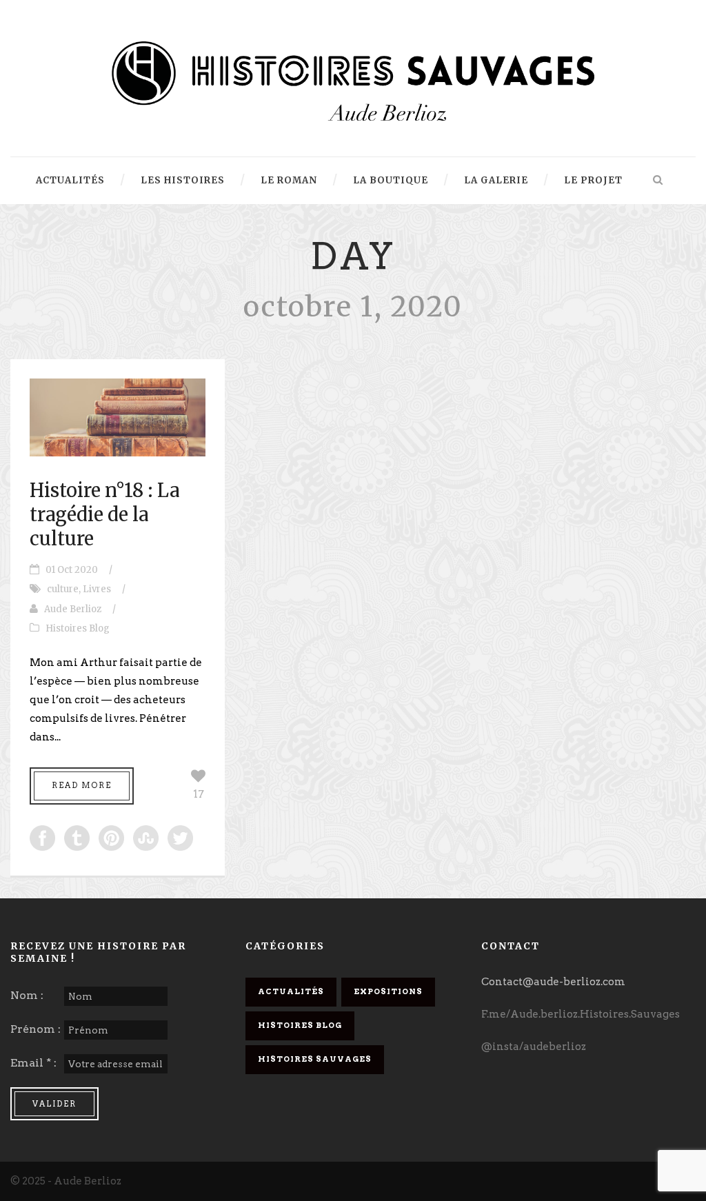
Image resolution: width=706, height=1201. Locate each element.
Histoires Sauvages (315, 1059)
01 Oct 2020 (72, 570)
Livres (97, 589)
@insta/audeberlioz (533, 1046)
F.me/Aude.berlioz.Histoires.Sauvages (580, 1014)
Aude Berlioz (72, 609)
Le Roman (289, 180)
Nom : (26, 995)
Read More (82, 785)
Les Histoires (183, 180)
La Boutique (390, 180)
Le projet (593, 180)
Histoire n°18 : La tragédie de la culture (104, 514)
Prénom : (35, 1029)
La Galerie (496, 180)
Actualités (70, 180)
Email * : (33, 1062)
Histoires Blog (78, 628)
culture (63, 589)
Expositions (388, 991)
